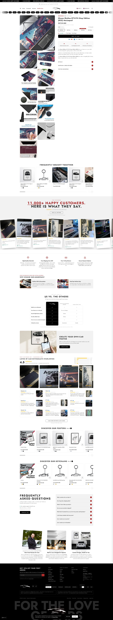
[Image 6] (46, 95)
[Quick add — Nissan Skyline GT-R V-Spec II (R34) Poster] (33, 181)
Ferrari (34, 12)
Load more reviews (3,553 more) (56, 420)
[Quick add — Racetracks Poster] (82, 444)
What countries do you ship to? (64, 497)
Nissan (89, 12)
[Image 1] (28, 59)
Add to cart (76, 36)
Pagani (94, 12)
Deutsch (54, 587)
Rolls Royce (109, 12)
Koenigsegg (54, 12)
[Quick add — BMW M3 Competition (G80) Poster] (66, 444)
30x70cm (68, 30)
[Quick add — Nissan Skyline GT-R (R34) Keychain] (50, 181)
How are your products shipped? (64, 508)
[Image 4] (46, 77)
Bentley (11, 12)
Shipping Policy (85, 598)
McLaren (78, 12)
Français (60, 587)
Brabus (20, 12)
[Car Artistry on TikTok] (36, 586)
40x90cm (83, 30)
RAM (103, 12)
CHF (88, 587)
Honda (49, 12)
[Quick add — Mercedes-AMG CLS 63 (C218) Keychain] (82, 477)
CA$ (91, 587)
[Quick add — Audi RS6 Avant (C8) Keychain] (66, 477)
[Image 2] (46, 59)
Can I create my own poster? (63, 519)
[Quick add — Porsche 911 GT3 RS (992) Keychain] (50, 477)
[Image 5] (28, 95)
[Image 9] (28, 131)
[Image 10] (46, 131)
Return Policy (69, 598)
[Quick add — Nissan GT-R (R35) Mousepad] (66, 181)
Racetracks (50, 577)
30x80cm (75, 30)
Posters (23, 8)
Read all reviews (56, 212)
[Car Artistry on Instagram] (33, 586)
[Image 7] (28, 113)
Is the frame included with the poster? (65, 515)
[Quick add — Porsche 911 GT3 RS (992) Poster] (50, 444)
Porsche (98, 12)
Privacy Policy (31, 578)
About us (84, 569)
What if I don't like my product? (64, 504)
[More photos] (91, 376)
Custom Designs (51, 576)
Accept (75, 616)
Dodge (30, 12)
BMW (16, 12)
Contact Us (25, 512)
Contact (72, 572)
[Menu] (20, 8)
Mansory (73, 12)
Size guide (91, 27)
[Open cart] (92, 8)
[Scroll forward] (112, 12)
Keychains (34, 8)
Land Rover (67, 12)
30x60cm (61, 30)
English (48, 587)
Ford (39, 12)
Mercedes (84, 12)
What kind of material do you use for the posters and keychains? (71, 511)
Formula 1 (43, 12)
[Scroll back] (1, 12)
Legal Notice (85, 571)
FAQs (72, 571)
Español (75, 587)
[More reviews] (111, 234)
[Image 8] (46, 113)
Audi (7, 12)
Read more (32, 405)
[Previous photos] (21, 376)
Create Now (64, 346)
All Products (50, 569)
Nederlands (68, 587)
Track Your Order (74, 569)
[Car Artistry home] (56, 8)
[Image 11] (28, 149)
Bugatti (25, 12)
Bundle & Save (40, 8)
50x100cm (90, 30)
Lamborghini (61, 12)
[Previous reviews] (2, 234)
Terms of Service (79, 598)
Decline (68, 616)
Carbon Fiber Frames (51, 581)
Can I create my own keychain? (63, 522)
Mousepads (28, 8)
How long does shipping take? (63, 501)
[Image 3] (28, 77)
